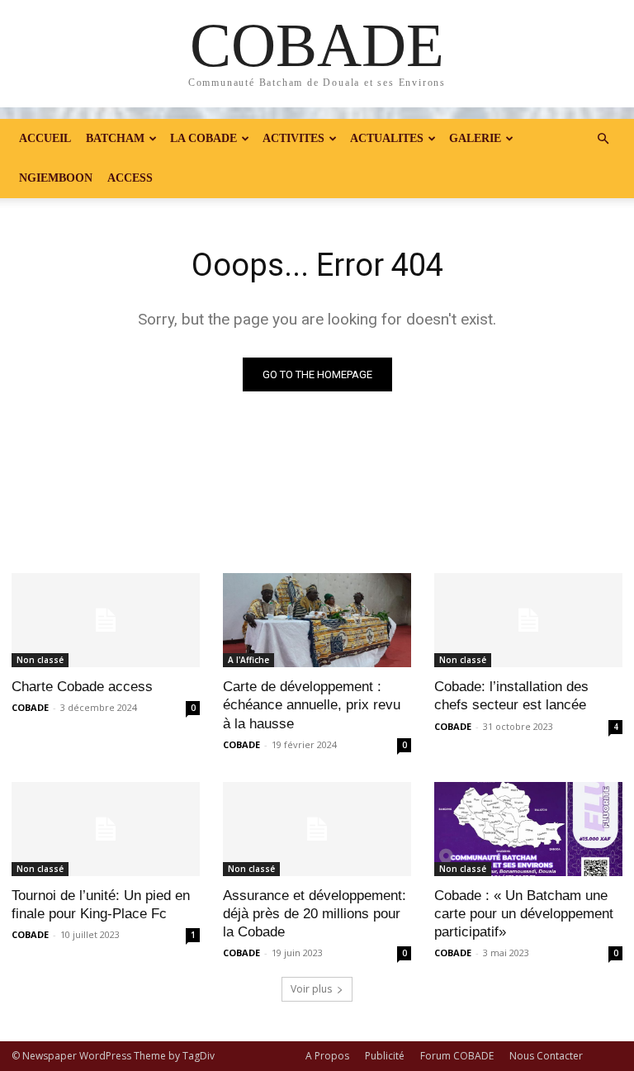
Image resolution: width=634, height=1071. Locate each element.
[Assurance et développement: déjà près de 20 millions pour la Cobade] (317, 829)
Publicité (385, 1056)
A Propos (327, 1056)
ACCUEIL (45, 138)
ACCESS (130, 178)
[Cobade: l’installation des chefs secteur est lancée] (528, 620)
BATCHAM (115, 138)
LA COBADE (203, 138)
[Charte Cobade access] (106, 620)
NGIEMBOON (55, 178)
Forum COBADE (457, 1056)
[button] (602, 139)
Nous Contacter (546, 1056)
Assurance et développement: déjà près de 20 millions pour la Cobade (314, 914)
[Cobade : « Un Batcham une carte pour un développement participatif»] (528, 829)
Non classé (40, 660)
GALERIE (475, 138)
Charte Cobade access (82, 686)
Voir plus (311, 989)
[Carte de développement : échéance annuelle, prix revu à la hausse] (317, 620)
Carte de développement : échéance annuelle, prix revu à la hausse (311, 705)
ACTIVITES (293, 138)
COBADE (30, 707)
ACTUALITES (386, 138)
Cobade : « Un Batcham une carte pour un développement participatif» (523, 914)
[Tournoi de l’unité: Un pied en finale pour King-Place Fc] (106, 829)
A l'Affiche (248, 660)
